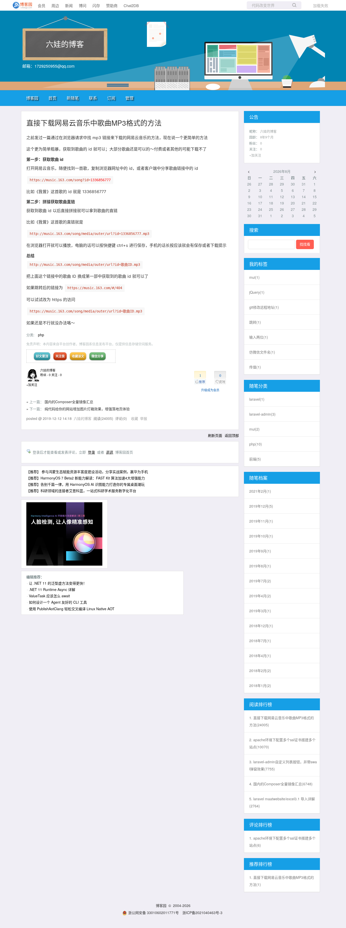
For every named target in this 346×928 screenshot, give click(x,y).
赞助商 (112, 5)
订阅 (111, 98)
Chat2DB (131, 5)
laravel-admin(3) (262, 414)
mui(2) (254, 429)
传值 (255, 366)
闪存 (96, 5)
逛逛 (109, 452)
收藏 (134, 418)
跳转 (255, 322)
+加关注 (31, 384)
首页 (52, 98)
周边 (55, 5)
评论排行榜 (260, 824)
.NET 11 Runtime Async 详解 (52, 589)
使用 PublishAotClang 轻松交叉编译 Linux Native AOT (71, 608)
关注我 (60, 356)
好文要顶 (42, 356)
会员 (41, 5)
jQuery (256, 292)
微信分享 (97, 356)
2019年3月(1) (260, 610)
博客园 (32, 98)
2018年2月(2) (260, 670)
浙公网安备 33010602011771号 (153, 912)
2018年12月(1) (261, 625)
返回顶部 (232, 435)
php (41, 334)
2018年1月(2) (260, 685)
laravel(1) (256, 399)
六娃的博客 (65, 43)
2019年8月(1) (260, 565)
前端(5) (255, 458)
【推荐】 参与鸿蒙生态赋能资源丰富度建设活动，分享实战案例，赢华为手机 (87, 471)
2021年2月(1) (260, 491)
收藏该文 (78, 356)
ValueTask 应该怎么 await (49, 595)
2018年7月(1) (260, 640)
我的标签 (258, 264)
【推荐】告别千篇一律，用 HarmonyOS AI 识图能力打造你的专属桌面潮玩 (85, 484)
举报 (143, 418)
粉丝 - (45, 375)
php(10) (255, 444)
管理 (129, 98)
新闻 (69, 5)
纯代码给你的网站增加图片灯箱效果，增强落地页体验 (87, 408)
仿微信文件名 (262, 352)
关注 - (56, 375)
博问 (82, 5)
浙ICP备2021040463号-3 (202, 912)
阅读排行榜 (260, 704)
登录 (91, 452)
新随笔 (73, 98)
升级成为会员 (210, 390)
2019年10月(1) (261, 536)
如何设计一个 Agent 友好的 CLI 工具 (58, 602)
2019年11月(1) (261, 521)
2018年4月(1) (260, 655)
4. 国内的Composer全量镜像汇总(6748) (281, 783)
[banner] (20, 5)
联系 (93, 98)
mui (254, 277)
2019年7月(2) (260, 580)
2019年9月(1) (260, 550)
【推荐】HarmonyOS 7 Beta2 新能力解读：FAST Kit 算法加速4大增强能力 (85, 477)
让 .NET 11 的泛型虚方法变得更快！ (58, 583)
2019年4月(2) (260, 595)
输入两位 (258, 337)
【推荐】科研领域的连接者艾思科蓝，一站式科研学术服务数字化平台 (81, 490)
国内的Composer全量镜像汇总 (69, 401)
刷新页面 (215, 435)
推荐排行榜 (260, 864)
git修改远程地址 (264, 307)
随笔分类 (258, 385)
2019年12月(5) (261, 506)
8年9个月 (267, 137)
